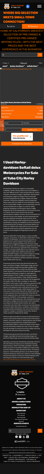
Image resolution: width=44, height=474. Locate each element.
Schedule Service (21, 426)
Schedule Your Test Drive (22, 144)
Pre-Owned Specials (21, 419)
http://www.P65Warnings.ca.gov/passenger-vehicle (19, 359)
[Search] (40, 55)
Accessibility (18, 455)
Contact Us (7, 455)
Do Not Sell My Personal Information (23, 457)
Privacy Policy (31, 455)
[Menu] (39, 7)
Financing (21, 405)
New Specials (21, 417)
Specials (21, 421)
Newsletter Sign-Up (21, 408)
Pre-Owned (21, 415)
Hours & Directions (21, 402)
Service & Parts (21, 423)
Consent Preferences (16, 459)
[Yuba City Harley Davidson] (13, 6)
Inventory (21, 411)
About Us (21, 399)
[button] (28, 6)
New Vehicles (21, 413)
